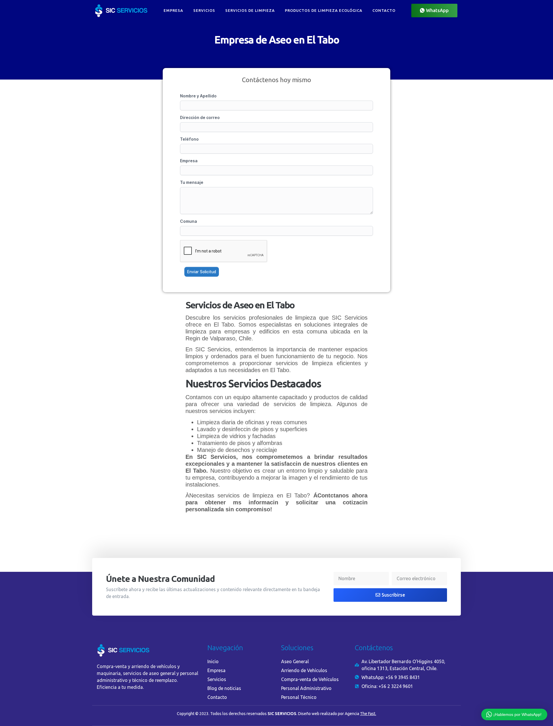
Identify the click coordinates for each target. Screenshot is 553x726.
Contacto (383, 10)
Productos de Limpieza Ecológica (323, 10)
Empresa (173, 10)
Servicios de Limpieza (250, 10)
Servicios (204, 10)
